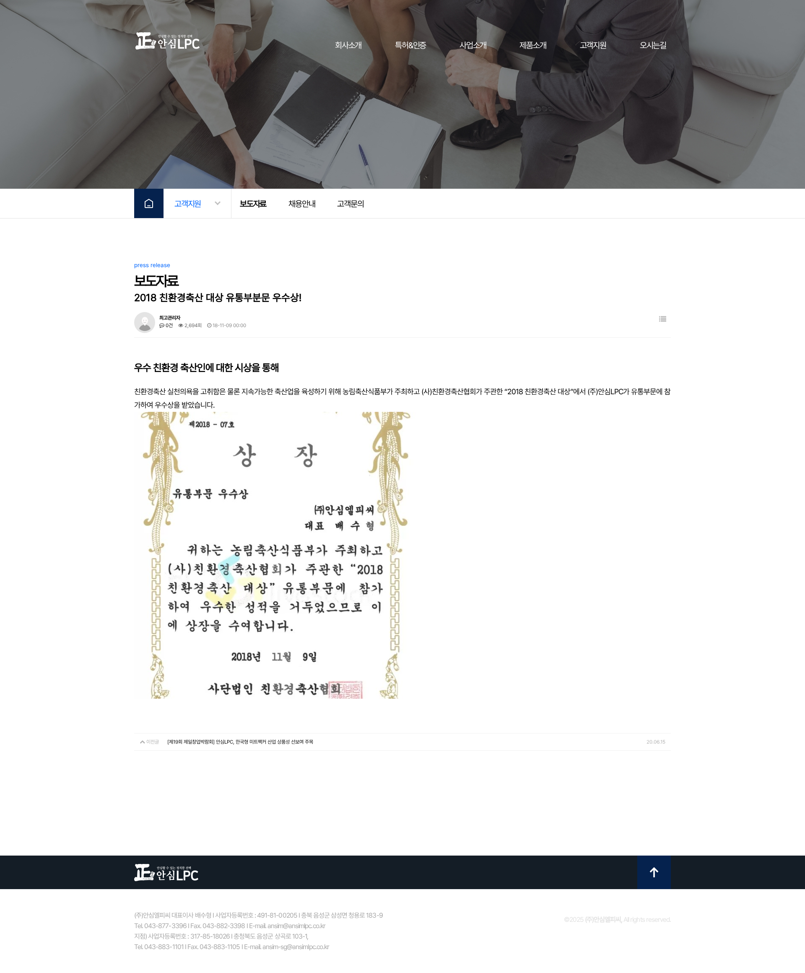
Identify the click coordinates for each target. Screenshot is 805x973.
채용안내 (301, 204)
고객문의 (350, 204)
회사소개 (348, 45)
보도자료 (253, 204)
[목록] (662, 319)
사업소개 (473, 45)
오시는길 (653, 45)
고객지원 (593, 45)
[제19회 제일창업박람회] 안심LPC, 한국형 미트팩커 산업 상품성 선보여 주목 (240, 742)
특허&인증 (410, 45)
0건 (168, 325)
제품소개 (532, 45)
